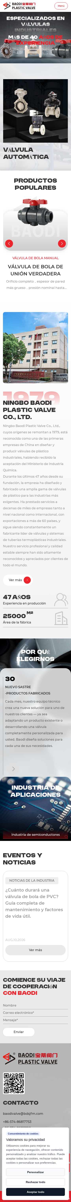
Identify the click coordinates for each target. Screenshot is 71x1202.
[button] (9, 244)
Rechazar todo (35, 1182)
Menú (61, 5)
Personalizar (35, 1172)
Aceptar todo (35, 1191)
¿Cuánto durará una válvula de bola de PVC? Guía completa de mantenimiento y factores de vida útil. (34, 903)
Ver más (35, 950)
